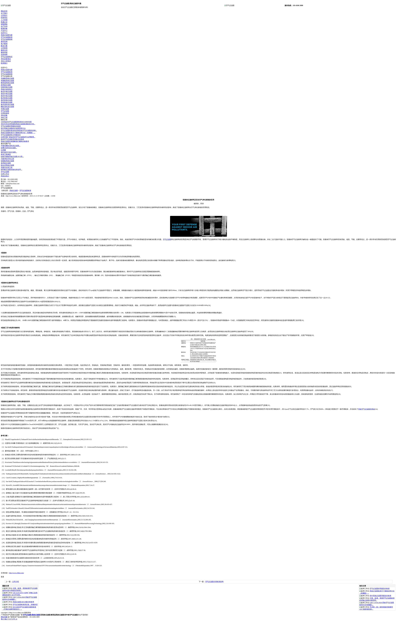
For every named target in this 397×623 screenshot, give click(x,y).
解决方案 (4, 46)
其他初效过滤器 (6, 102)
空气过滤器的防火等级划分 (11, 135)
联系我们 (4, 63)
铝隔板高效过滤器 (7, 161)
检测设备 (4, 28)
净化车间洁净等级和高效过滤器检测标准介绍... (18, 124)
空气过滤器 (167, 239)
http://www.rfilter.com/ (16, 573)
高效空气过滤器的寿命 (366, 409)
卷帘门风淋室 (6, 154)
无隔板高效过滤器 (7, 78)
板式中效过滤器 (6, 91)
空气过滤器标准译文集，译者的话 (25, 604)
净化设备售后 (6, 59)
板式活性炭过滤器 (7, 104)
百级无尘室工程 (6, 167)
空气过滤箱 (5, 111)
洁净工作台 (5, 174)
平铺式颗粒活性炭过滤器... (10, 146)
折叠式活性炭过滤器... (9, 148)
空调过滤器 (5, 109)
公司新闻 (4, 48)
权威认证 (4, 22)
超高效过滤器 (6, 85)
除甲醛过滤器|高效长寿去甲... (11, 169)
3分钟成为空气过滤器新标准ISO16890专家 (16, 122)
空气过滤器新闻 (6, 39)
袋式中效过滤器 (6, 93)
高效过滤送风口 (6, 89)
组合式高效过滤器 (7, 165)
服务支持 (4, 50)
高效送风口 (5, 176)
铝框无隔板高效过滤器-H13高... (12, 156)
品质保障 (4, 54)
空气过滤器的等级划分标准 (11, 126)
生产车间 (4, 26)
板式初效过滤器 (6, 98)
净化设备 (4, 115)
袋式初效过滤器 (6, 100)
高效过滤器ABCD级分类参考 (23, 602)
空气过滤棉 (5, 172)
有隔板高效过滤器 (7, 80)
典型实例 (4, 41)
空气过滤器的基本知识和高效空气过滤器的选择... (19, 130)
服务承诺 (4, 52)
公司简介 (4, 15)
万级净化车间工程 (7, 159)
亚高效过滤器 (6, 163)
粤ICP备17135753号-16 (9, 619)
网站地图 (4, 617)
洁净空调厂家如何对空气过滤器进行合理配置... (18, 137)
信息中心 (4, 33)
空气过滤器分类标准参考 (214, 581)
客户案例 (4, 44)
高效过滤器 (14, 190)
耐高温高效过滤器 (7, 83)
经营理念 (4, 17)
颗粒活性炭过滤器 (7, 106)
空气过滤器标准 (6, 37)
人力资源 (4, 20)
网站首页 (4, 11)
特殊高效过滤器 (6, 87)
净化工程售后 (6, 61)
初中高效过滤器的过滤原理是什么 (13, 128)
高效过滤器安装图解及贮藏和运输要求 (15, 141)
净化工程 (4, 117)
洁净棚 (3, 150)
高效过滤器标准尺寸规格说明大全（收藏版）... (18, 133)
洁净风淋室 (5, 113)
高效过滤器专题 (6, 35)
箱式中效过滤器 (6, 96)
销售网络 (4, 24)
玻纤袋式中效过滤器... (9, 152)
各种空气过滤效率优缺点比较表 (12, 139)
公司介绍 (15, 581)
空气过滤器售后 (6, 57)
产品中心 (4, 31)
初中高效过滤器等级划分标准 (380, 596)
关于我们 (4, 13)
